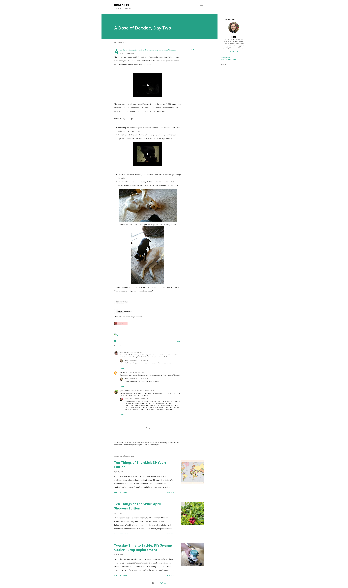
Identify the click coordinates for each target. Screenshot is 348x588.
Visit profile (234, 52)
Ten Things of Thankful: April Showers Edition (137, 506)
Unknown (123, 372)
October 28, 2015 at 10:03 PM (139, 399)
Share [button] (193, 49)
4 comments (124, 575)
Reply (122, 368)
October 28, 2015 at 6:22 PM (135, 372)
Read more (170, 492)
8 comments (124, 534)
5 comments (124, 492)
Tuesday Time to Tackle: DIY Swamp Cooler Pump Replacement (143, 547)
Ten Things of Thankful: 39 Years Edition (140, 464)
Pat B (121, 352)
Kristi (126, 360)
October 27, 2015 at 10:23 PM (139, 360)
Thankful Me (121, 5)
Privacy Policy (225, 57)
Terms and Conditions (228, 59)
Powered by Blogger (160, 583)
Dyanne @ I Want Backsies (128, 391)
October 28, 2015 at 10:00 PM (139, 378)
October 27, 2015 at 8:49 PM (133, 352)
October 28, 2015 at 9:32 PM (146, 391)
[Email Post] (115, 341)
